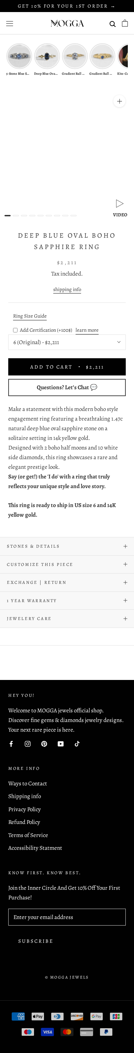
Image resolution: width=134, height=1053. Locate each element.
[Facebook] (11, 743)
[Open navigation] (9, 23)
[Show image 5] (40, 215)
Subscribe (36, 941)
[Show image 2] (16, 215)
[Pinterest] (44, 743)
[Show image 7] (57, 215)
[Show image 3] (24, 215)
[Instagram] (28, 743)
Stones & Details (33, 546)
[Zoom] (119, 101)
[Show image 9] (73, 215)
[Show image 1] (7, 215)
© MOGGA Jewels (67, 977)
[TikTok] (77, 743)
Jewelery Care (29, 618)
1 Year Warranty (32, 600)
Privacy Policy (24, 809)
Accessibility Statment (35, 848)
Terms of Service (28, 835)
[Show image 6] (49, 215)
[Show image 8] (65, 215)
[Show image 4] (32, 215)
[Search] (113, 23)
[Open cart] (125, 23)
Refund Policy (24, 822)
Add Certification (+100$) (46, 330)
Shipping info (24, 796)
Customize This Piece (40, 564)
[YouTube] (61, 743)
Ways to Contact (27, 783)
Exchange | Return (36, 582)
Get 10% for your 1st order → (67, 6)
